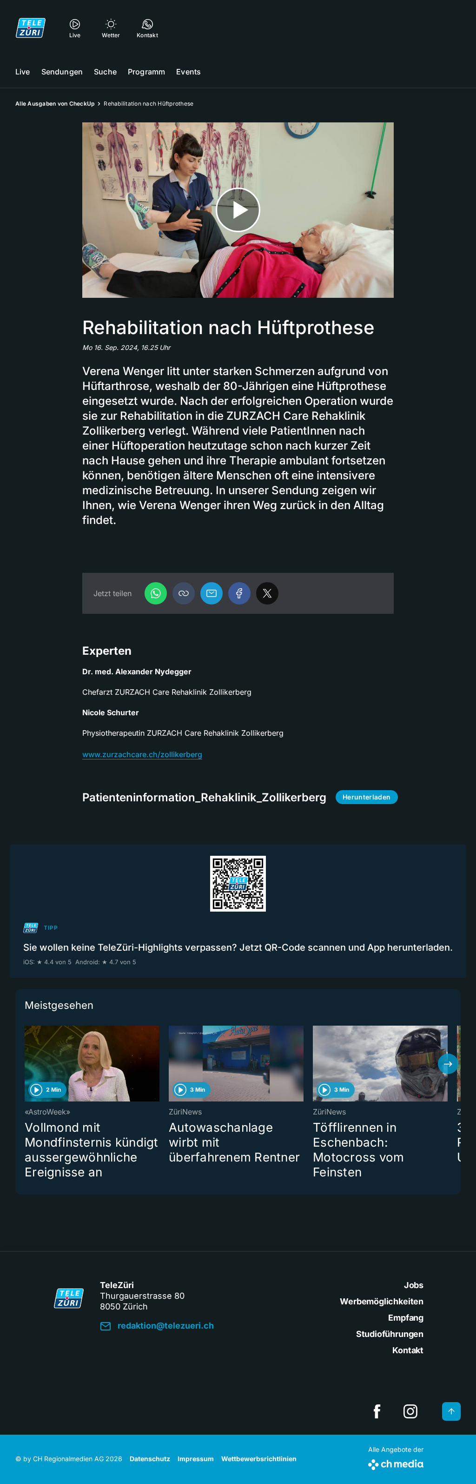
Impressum (196, 1459)
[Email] (211, 593)
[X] (267, 593)
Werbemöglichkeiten (381, 1301)
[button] (183, 593)
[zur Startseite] (31, 28)
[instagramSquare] (410, 1411)
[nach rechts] (448, 1064)
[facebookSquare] (377, 1411)
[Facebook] (239, 593)
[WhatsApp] (156, 593)
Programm (146, 71)
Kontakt (407, 1350)
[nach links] (28, 1064)
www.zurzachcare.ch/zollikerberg (142, 754)
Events (188, 71)
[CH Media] (395, 1463)
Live (22, 71)
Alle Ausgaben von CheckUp (54, 103)
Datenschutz (150, 1459)
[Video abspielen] (238, 210)
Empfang (405, 1318)
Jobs (413, 1285)
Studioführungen (389, 1334)
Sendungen (62, 71)
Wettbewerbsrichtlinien (259, 1459)
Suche (105, 71)
